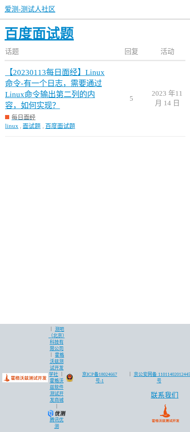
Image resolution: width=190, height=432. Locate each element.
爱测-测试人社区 (30, 9)
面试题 (32, 125)
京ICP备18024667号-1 (99, 377)
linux (11, 125)
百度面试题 (60, 125)
